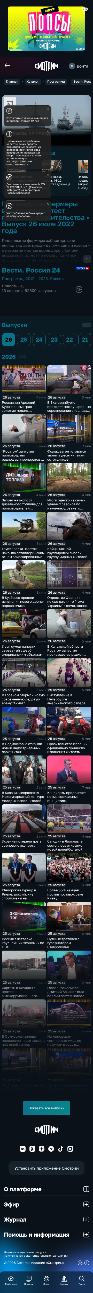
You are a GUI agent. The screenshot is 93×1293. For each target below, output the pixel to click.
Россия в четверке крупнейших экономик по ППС (23, 943)
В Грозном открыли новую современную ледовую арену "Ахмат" (23, 699)
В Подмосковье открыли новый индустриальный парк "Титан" (22, 748)
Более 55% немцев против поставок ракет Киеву (66, 894)
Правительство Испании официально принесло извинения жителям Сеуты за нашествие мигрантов (67, 752)
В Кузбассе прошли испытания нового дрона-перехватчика (23, 601)
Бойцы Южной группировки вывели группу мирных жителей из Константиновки (67, 555)
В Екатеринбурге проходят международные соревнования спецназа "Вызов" (69, 408)
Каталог (33, 81)
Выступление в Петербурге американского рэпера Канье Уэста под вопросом (66, 703)
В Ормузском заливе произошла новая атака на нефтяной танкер (23, 1040)
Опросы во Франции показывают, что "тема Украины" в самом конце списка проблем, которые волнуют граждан (68, 605)
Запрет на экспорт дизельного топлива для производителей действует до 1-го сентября (22, 508)
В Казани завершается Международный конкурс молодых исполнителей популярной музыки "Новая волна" (23, 801)
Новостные (12, 286)
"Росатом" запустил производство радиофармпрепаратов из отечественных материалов (23, 459)
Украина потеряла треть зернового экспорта (22, 843)
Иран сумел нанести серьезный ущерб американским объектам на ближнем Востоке (22, 652)
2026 (22, 356)
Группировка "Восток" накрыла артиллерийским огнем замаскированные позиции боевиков (23, 555)
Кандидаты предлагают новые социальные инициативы (66, 797)
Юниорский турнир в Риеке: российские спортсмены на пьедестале (19, 896)
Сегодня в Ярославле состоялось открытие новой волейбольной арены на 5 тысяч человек (68, 847)
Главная (12, 81)
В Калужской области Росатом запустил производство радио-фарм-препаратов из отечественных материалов (65, 656)
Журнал (15, 1219)
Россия (57, 278)
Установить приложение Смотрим (46, 1168)
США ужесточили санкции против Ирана (23, 1087)
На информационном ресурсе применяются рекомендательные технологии (36, 1253)
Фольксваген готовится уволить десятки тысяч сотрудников (66, 455)
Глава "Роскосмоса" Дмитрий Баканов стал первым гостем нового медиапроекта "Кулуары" (67, 994)
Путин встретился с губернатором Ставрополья (63, 943)
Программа (56, 81)
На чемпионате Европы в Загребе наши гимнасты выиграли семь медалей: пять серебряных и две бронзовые (67, 1093)
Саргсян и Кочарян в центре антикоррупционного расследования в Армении (23, 994)
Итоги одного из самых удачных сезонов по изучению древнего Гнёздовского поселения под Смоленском (68, 508)
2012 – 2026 (37, 278)
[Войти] (72, 66)
